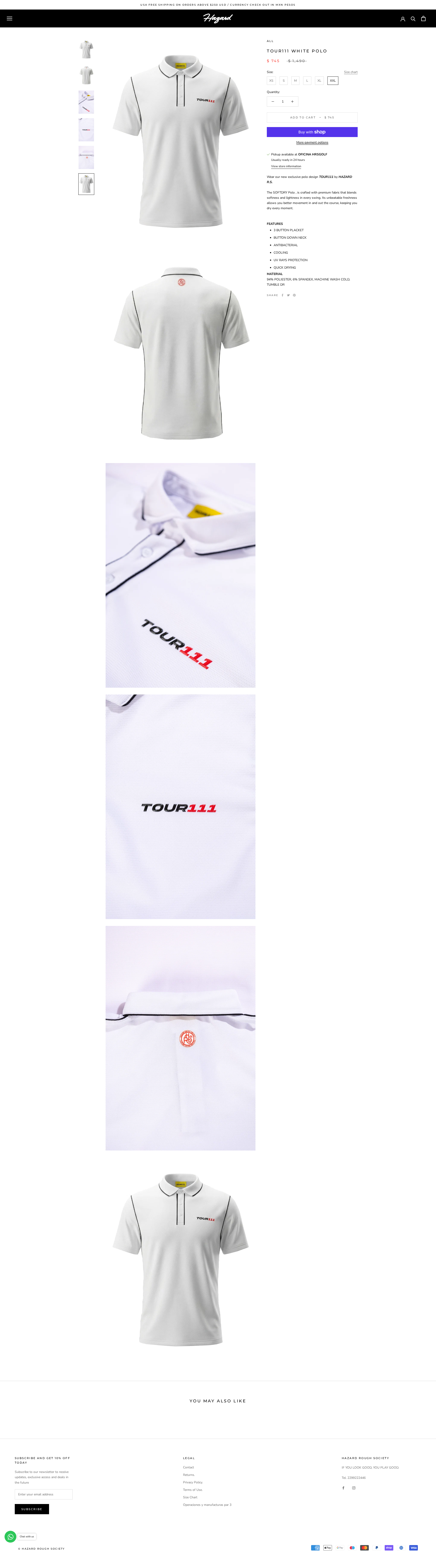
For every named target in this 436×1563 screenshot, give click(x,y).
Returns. (189, 1475)
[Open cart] (423, 18)
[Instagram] (353, 1487)
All (270, 41)
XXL (333, 81)
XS (271, 81)
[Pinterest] (294, 295)
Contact (188, 1467)
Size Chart (190, 1497)
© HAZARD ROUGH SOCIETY (41, 1548)
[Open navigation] (9, 18)
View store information (286, 166)
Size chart (351, 72)
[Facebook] (282, 295)
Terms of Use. (193, 1490)
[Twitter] (288, 295)
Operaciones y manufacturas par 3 (207, 1505)
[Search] (413, 18)
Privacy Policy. (193, 1482)
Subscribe (31, 1509)
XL (319, 81)
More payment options (312, 142)
